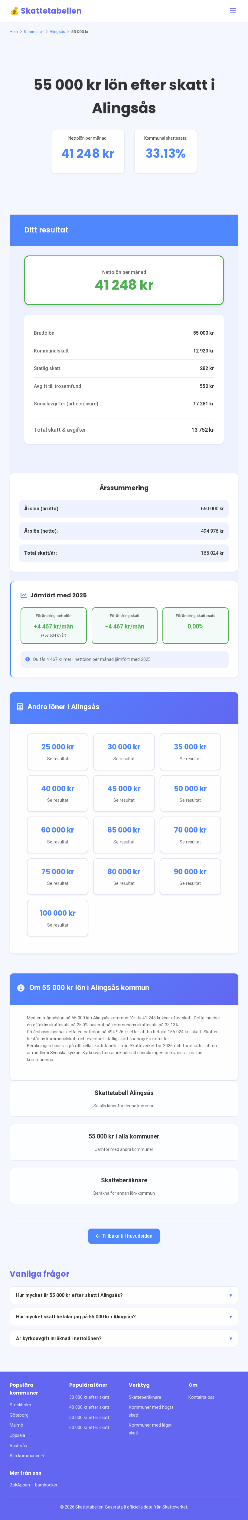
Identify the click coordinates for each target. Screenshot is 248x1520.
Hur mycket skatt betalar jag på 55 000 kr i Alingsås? (76, 1317)
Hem (14, 31)
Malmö (16, 1425)
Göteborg (19, 1415)
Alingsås (57, 31)
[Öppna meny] (232, 11)
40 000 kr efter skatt (89, 1407)
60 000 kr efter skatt (89, 1427)
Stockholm (20, 1405)
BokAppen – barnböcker (33, 1485)
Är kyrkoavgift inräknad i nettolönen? (59, 1338)
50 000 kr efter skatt (89, 1417)
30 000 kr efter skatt (89, 1397)
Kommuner (33, 31)
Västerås (18, 1445)
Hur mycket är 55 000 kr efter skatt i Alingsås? (69, 1295)
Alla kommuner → (27, 1455)
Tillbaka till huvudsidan (127, 1236)
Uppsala (17, 1435)
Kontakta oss (201, 1397)
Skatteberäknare (145, 1397)
